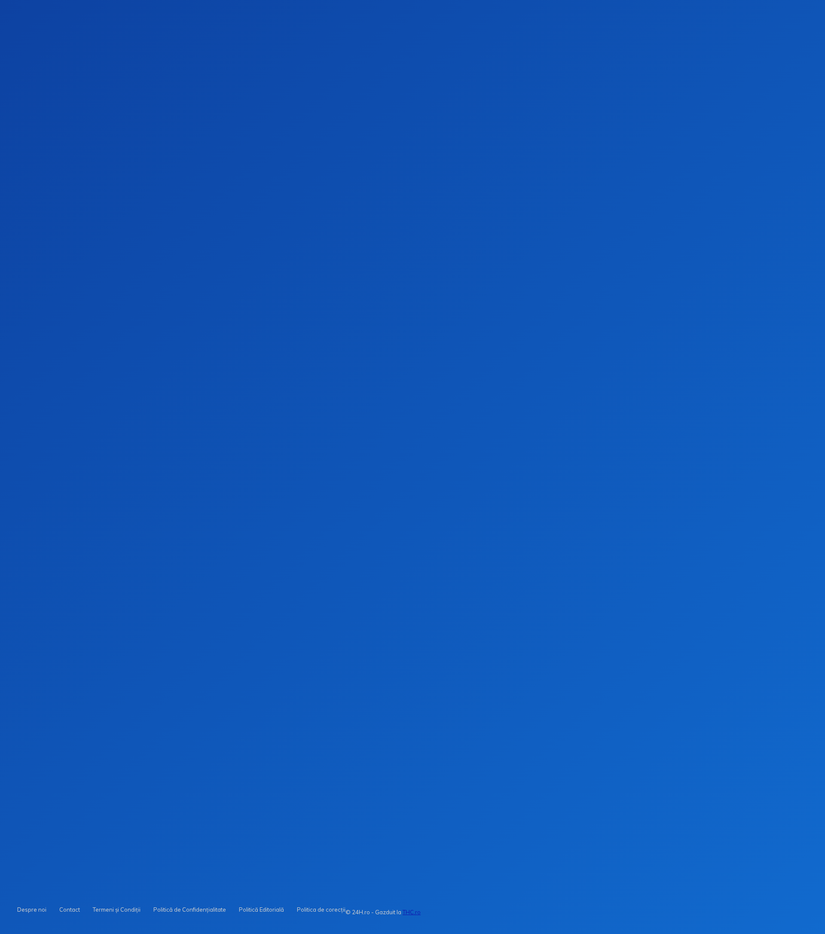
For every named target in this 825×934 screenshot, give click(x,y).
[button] (576, 137)
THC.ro (412, 912)
